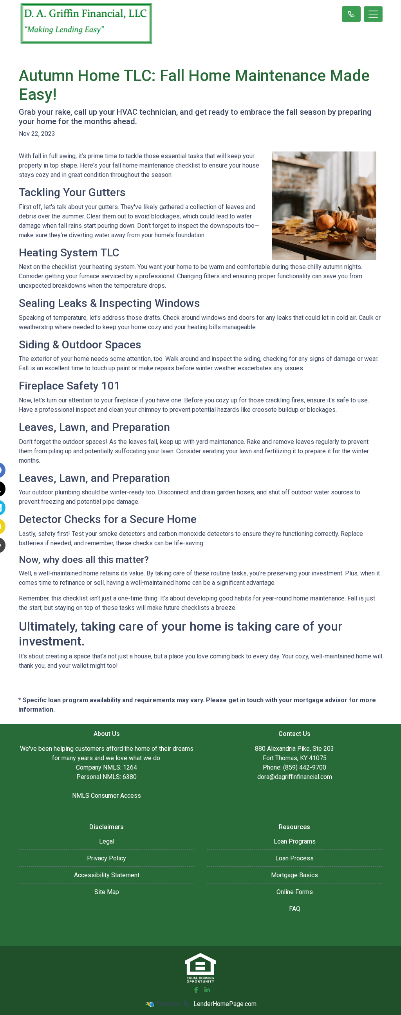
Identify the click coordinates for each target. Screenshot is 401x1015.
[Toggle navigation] (373, 14)
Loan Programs (295, 841)
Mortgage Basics (294, 875)
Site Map (106, 892)
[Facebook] (196, 990)
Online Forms (294, 892)
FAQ (294, 908)
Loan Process (294, 858)
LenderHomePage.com (224, 1004)
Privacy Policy (106, 858)
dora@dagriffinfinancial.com (294, 777)
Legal (106, 841)
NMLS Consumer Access (106, 795)
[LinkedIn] (207, 990)
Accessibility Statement (106, 875)
